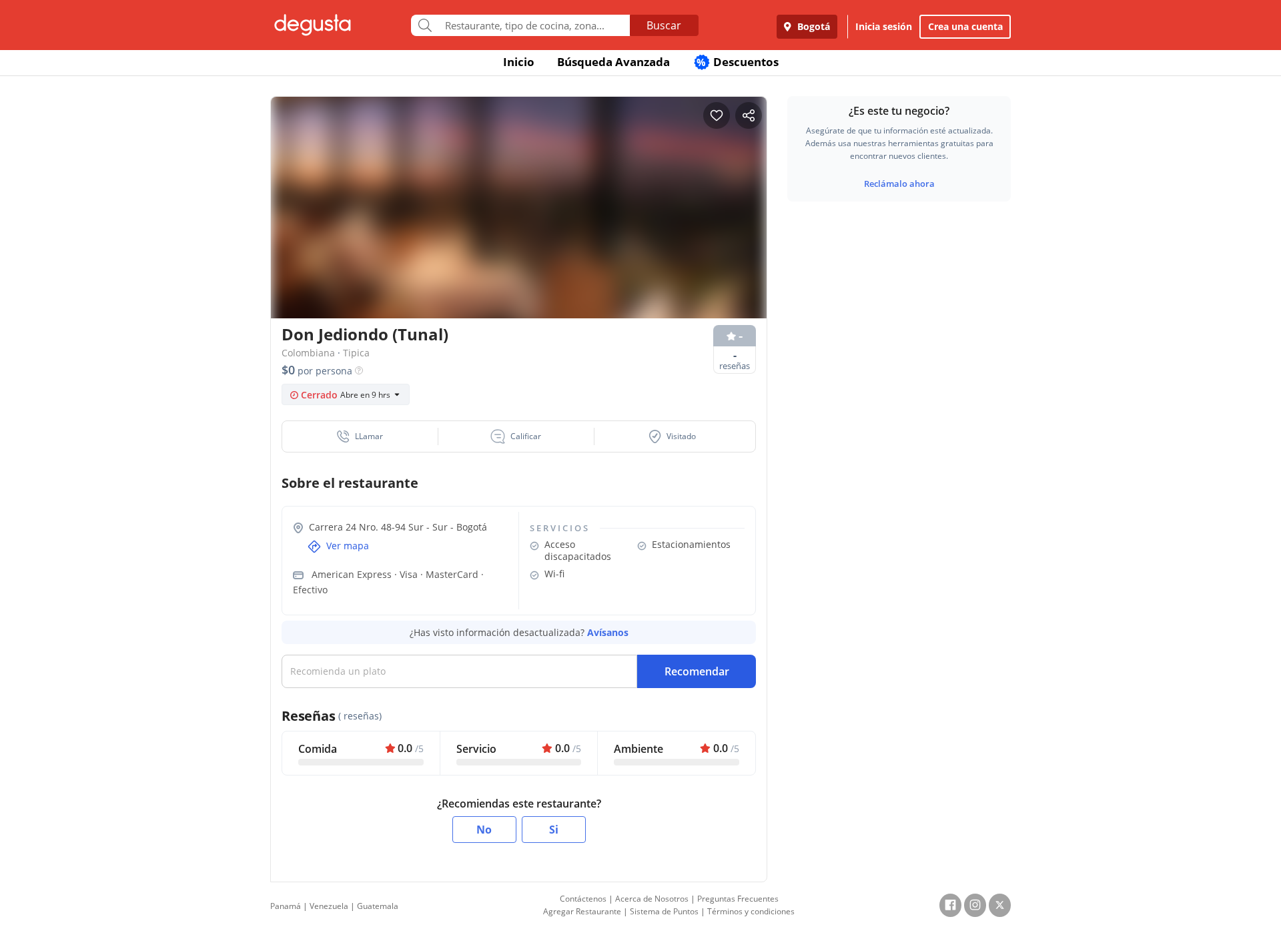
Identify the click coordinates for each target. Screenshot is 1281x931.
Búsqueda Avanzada (613, 61)
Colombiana (308, 352)
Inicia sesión (883, 26)
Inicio (518, 61)
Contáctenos (583, 898)
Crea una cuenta (965, 26)
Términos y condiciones (751, 911)
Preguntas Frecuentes (738, 898)
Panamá (285, 906)
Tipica (356, 352)
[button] (360, 436)
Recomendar (697, 671)
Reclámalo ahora (899, 184)
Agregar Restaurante (582, 911)
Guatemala (377, 906)
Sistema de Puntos (664, 911)
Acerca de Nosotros (652, 898)
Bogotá (812, 26)
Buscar (664, 25)
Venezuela (329, 906)
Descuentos (738, 61)
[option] (519, 233)
